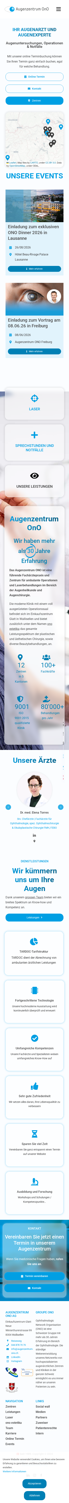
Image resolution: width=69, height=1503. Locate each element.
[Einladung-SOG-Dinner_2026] (34, 191)
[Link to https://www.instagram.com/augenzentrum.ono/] (63, 756)
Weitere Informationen (14, 1471)
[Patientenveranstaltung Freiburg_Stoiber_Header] (34, 284)
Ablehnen (34, 1495)
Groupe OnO (45, 1312)
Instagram (16, 1361)
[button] (51, 145)
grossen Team (34, 897)
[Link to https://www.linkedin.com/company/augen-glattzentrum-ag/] (63, 767)
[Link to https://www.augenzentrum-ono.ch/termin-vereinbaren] (63, 734)
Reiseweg (16, 1341)
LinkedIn (15, 1357)
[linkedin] (34, 835)
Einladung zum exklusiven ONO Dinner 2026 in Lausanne (33, 232)
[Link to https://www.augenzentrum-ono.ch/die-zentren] (63, 724)
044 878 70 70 (18, 1345)
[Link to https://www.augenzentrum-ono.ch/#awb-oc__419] (63, 777)
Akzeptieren (34, 1483)
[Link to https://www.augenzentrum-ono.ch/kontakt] (63, 743)
